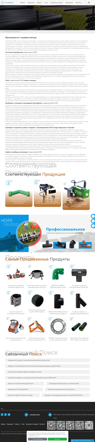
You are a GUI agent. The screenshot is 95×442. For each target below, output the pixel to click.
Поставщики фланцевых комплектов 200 (64, 383)
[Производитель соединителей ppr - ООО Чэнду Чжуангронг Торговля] (7, 2)
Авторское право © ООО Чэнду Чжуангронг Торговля (14, 433)
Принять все (57, 439)
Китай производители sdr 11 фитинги (61, 389)
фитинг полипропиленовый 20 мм (20, 383)
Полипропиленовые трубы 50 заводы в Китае (24, 372)
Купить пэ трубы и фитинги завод (20, 395)
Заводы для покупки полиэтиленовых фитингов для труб (29, 360)
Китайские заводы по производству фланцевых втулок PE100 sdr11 (32, 378)
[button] (87, 194)
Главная (2, 31)
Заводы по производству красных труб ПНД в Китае (63, 395)
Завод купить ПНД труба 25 (18, 389)
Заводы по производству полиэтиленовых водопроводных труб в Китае (34, 366)
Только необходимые (37, 439)
